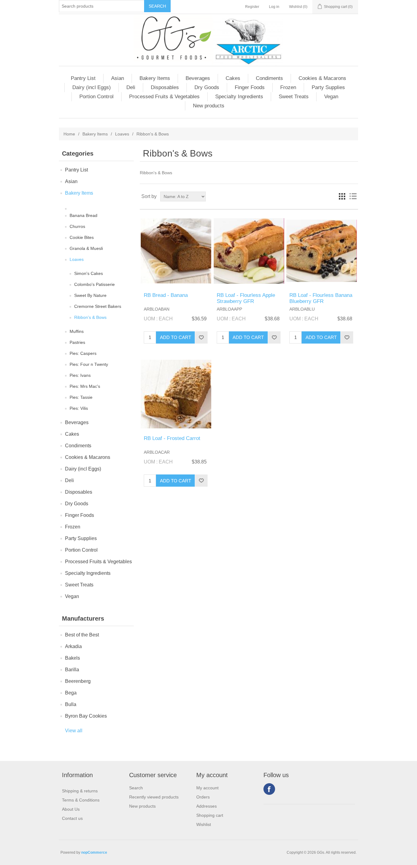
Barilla (72, 669)
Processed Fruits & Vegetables (164, 96)
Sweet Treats (294, 96)
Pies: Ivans (80, 375)
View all (73, 730)
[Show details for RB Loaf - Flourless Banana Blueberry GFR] (321, 251)
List (353, 196)
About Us (71, 809)
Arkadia (73, 646)
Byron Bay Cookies (86, 716)
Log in (274, 7)
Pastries (77, 342)
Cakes (233, 78)
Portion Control (96, 96)
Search (136, 787)
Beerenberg (78, 681)
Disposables (165, 87)
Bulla (70, 704)
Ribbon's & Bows (90, 317)
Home (69, 134)
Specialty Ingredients (239, 96)
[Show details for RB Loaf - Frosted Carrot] (176, 394)
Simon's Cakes (88, 273)
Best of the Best (82, 634)
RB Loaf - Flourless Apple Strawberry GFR (246, 298)
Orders (203, 797)
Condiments (269, 78)
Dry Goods (206, 87)
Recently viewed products (154, 797)
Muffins (77, 331)
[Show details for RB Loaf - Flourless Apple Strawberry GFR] (249, 251)
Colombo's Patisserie (94, 284)
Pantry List (83, 78)
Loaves (122, 134)
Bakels (72, 658)
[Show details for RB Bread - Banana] (176, 251)
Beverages (198, 78)
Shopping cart (209, 815)
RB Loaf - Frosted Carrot (172, 438)
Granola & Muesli (86, 248)
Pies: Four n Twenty (89, 364)
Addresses (206, 806)
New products (208, 106)
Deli (130, 87)
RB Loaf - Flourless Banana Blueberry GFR (320, 298)
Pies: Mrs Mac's (85, 386)
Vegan (331, 96)
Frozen (288, 87)
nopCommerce (94, 852)
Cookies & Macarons (322, 78)
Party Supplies (328, 87)
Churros (77, 226)
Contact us (72, 818)
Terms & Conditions (81, 800)
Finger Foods (250, 87)
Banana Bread (83, 215)
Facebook (269, 789)
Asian (117, 78)
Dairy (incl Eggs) (91, 87)
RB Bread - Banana (166, 295)
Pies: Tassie (81, 397)
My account (207, 787)
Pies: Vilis (79, 408)
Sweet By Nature (90, 295)
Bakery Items (155, 78)
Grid (342, 196)
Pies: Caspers (83, 353)
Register (252, 7)
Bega (71, 692)
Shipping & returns (80, 790)
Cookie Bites (82, 237)
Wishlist (203, 824)
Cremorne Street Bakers (97, 306)
